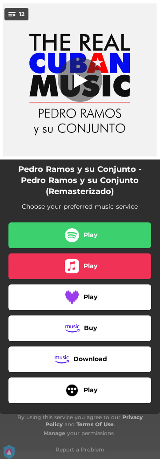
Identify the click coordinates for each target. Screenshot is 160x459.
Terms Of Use (95, 424)
